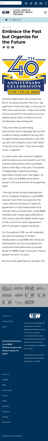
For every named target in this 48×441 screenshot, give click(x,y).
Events (4, 396)
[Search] (20, 3)
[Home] (6, 20)
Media (4, 401)
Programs (6, 411)
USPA (18, 295)
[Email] (12, 47)
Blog (4, 385)
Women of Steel (41, 295)
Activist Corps (30, 295)
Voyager (5, 417)
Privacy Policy (7, 321)
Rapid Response (41, 288)
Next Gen (5, 406)
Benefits (5, 380)
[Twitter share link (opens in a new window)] (3, 47)
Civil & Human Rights (7, 288)
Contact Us (6, 316)
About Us (16, 20)
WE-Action (6, 422)
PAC (30, 288)
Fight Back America (18, 288)
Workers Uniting (18, 302)
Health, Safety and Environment (7, 302)
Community (7, 390)
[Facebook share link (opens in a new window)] (8, 47)
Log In (4, 327)
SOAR (7, 295)
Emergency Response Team (30, 302)
